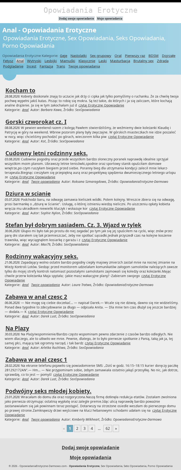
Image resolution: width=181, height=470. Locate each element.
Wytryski (34, 60)
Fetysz (8, 60)
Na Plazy (17, 328)
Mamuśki (67, 60)
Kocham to (20, 90)
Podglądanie (13, 66)
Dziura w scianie (28, 193)
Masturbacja (120, 60)
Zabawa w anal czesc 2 (36, 296)
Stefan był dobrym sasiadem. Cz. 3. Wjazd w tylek (73, 225)
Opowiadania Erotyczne (91, 10)
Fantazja (46, 66)
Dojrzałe (168, 55)
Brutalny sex (143, 60)
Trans (60, 66)
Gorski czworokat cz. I (35, 121)
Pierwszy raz (135, 55)
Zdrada (163, 60)
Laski (103, 60)
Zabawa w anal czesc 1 (36, 359)
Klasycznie (86, 60)
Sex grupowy (100, 55)
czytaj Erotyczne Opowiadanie (101, 105)
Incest (31, 66)
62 (108, 428)
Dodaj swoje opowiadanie (76, 18)
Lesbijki (51, 60)
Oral (118, 55)
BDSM (153, 55)
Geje (63, 55)
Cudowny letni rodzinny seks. (46, 153)
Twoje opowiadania (84, 66)
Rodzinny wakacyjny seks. (41, 256)
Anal (20, 60)
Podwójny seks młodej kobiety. (48, 391)
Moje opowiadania (109, 18)
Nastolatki (78, 55)
